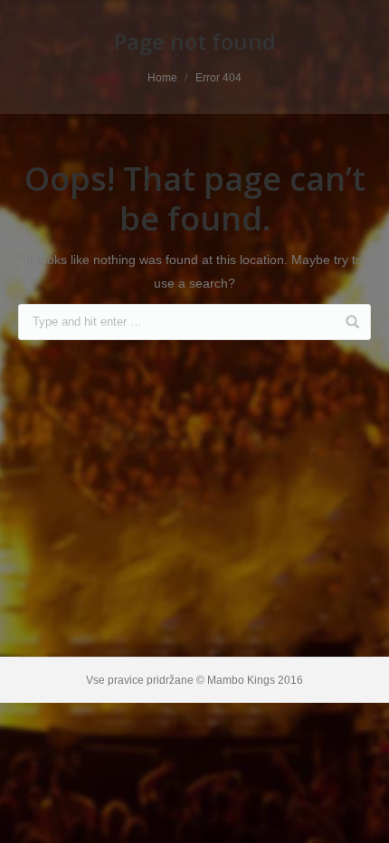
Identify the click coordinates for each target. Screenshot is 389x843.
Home (162, 77)
